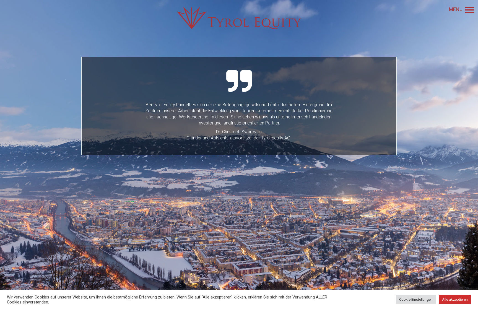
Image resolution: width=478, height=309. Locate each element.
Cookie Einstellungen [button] (416, 299)
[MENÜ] (469, 10)
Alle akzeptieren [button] (455, 299)
